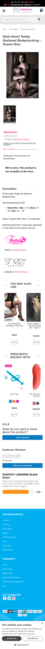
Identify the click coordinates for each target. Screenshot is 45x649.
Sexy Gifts (13, 29)
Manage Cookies (8, 550)
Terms (5, 541)
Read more (30, 634)
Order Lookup (7, 529)
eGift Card (6, 520)
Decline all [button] (33, 638)
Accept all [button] (11, 638)
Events (5, 565)
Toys (4, 29)
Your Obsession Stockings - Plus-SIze (14, 325)
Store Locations (7, 569)
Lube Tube (14, 394)
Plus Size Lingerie (27, 29)
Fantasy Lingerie (18, 250)
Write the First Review (21, 139)
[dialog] (22, 635)
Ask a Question (9, 149)
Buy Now (14, 342)
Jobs (4, 586)
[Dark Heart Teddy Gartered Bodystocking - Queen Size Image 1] (22, 75)
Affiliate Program (8, 573)
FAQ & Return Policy (9, 537)
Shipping (5, 533)
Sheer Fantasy (20, 272)
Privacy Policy (7, 546)
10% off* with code (22, 2)
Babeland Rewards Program (11, 577)
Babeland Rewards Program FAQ (13, 582)
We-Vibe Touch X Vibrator (36, 395)
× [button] (42, 624)
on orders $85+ (22, 5)
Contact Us (6, 524)
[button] (3, 10)
